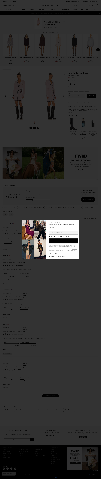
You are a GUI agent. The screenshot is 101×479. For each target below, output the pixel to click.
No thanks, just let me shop (57, 256)
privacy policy (74, 249)
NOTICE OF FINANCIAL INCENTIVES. (68, 250)
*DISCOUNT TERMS (53, 253)
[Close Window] (78, 221)
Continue (63, 241)
